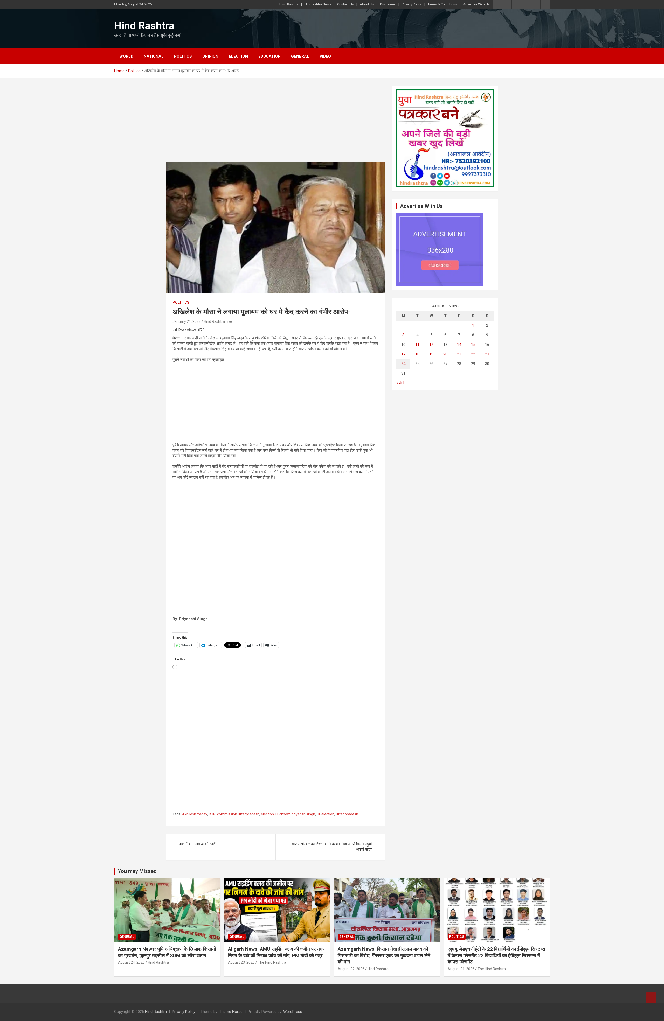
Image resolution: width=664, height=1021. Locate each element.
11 (417, 344)
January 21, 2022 (186, 321)
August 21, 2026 (461, 969)
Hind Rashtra (289, 4)
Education (269, 56)
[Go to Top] (651, 997)
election (267, 814)
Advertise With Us (476, 4)
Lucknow (282, 814)
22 (473, 354)
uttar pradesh (347, 814)
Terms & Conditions (442, 4)
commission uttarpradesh (238, 814)
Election (238, 56)
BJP (212, 814)
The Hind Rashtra (272, 962)
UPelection (325, 814)
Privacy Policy (412, 4)
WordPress (292, 1011)
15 (473, 344)
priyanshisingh (303, 814)
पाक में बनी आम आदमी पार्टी (197, 844)
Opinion (210, 56)
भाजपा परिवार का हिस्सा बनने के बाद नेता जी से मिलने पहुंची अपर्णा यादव (332, 847)
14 (459, 344)
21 (459, 354)
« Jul (400, 383)
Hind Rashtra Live (218, 321)
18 (417, 354)
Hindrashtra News (318, 4)
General (300, 56)
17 (403, 354)
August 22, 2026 (351, 969)
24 (403, 363)
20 (445, 354)
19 (431, 354)
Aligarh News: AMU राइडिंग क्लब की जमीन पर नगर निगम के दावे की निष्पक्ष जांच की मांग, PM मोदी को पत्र (276, 952)
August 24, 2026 (131, 962)
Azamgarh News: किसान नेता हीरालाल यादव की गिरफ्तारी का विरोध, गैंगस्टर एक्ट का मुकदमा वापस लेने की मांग (384, 955)
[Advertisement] (275, 124)
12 (431, 344)
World (126, 56)
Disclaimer (388, 4)
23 (487, 354)
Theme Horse (231, 1011)
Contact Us (345, 4)
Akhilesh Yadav (194, 814)
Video (325, 56)
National (154, 56)
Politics (183, 56)
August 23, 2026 (241, 962)
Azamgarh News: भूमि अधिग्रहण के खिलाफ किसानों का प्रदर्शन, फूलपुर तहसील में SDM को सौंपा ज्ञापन (167, 952)
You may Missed (137, 871)
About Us (367, 4)
